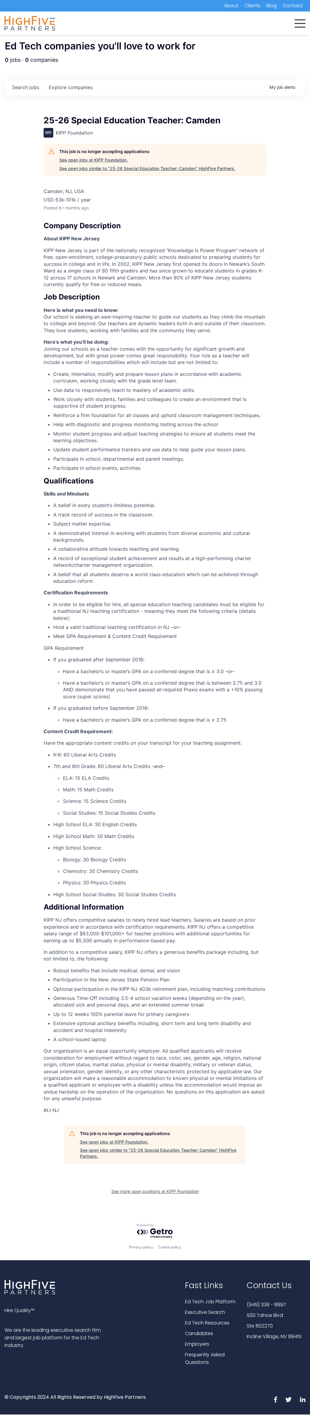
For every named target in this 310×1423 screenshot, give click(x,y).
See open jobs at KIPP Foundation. (93, 159)
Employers (197, 1344)
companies (71, 87)
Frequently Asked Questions (205, 1358)
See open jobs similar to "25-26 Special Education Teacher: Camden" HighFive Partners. (147, 168)
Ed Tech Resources (207, 1322)
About (231, 5)
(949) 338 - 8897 (266, 1304)
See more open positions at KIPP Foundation (155, 1191)
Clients (252, 5)
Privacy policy (141, 1247)
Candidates (199, 1333)
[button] (300, 22)
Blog (271, 5)
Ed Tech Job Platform (210, 1301)
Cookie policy (169, 1247)
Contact (293, 5)
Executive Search (205, 1312)
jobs (25, 87)
